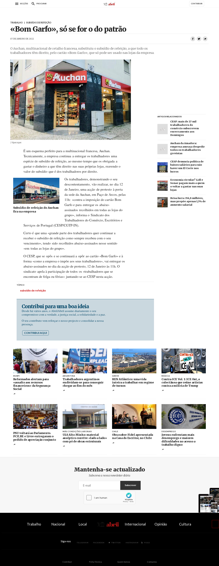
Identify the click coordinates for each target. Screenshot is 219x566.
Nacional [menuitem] (58, 524)
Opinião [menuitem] (160, 524)
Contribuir (67, 562)
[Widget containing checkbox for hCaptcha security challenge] (109, 497)
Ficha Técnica (95, 562)
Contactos (152, 562)
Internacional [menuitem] (135, 524)
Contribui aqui (35, 332)
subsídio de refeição (33, 290)
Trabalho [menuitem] (34, 524)
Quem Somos (123, 562)
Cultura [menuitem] (185, 524)
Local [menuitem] (83, 524)
